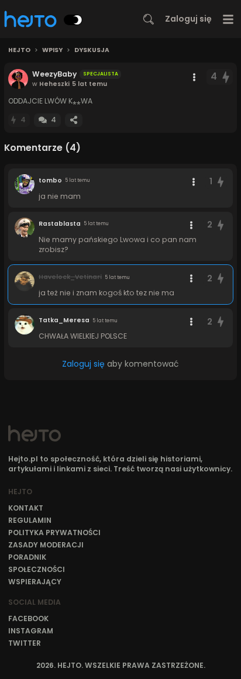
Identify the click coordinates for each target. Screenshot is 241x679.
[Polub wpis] (226, 77)
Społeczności (36, 569)
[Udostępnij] (73, 120)
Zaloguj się (188, 19)
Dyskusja (91, 50)
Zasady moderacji (46, 545)
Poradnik (27, 557)
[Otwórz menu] (228, 19)
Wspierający (34, 582)
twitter (24, 643)
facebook (28, 618)
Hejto (19, 50)
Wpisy (52, 50)
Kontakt (25, 508)
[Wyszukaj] (148, 19)
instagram (30, 631)
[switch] (73, 20)
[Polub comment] (220, 181)
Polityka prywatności (54, 532)
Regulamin (29, 520)
